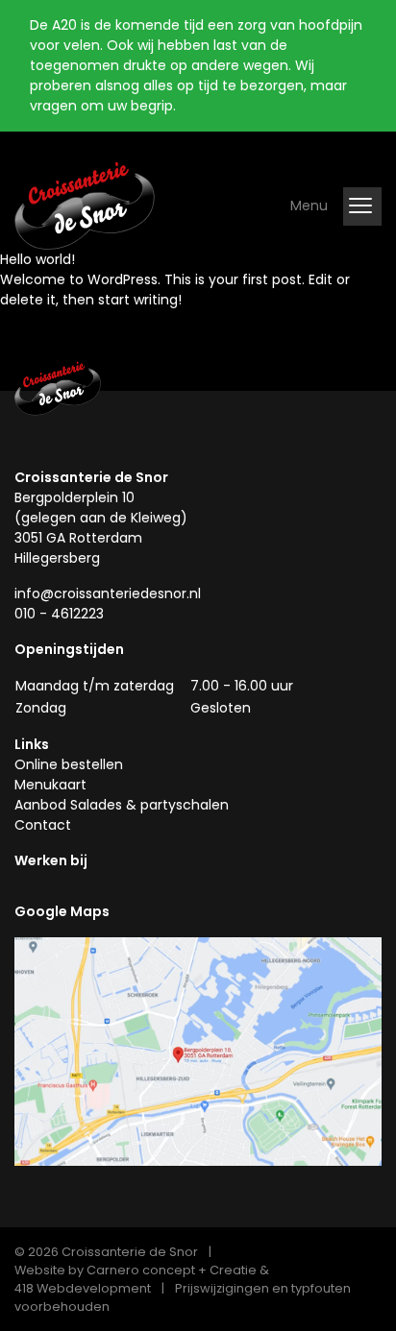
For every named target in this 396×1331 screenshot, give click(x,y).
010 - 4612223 (59, 613)
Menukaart (50, 784)
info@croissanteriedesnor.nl (107, 593)
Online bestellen (68, 764)
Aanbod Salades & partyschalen (121, 804)
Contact (42, 825)
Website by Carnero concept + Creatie (135, 1270)
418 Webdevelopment (82, 1288)
